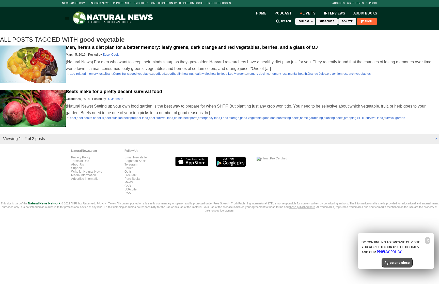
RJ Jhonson (115, 99)
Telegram (130, 164)
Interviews (334, 13)
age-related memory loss (87, 74)
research (348, 74)
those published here (302, 206)
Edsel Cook (111, 54)
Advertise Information (85, 179)
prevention (334, 74)
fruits (125, 74)
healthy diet (202, 74)
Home (261, 13)
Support (371, 3)
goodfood (158, 74)
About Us (338, 3)
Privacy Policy (80, 157)
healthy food (218, 74)
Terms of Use (80, 161)
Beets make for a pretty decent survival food (114, 91)
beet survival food (161, 118)
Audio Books (365, 13)
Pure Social (132, 179)
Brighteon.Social (191, 3)
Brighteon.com (144, 3)
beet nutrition (114, 118)
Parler (128, 168)
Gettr (127, 171)
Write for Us (355, 3)
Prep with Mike (121, 3)
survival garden (394, 118)
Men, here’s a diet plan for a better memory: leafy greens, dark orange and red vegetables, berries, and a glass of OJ (192, 47)
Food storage (230, 118)
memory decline (258, 74)
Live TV (309, 13)
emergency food (209, 118)
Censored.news (98, 3)
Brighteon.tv (167, 3)
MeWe (128, 182)
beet (73, 118)
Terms (112, 203)
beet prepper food (135, 118)
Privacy (101, 203)
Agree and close (397, 263)
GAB (127, 186)
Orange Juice (317, 74)
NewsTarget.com (73, 3)
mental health (297, 74)
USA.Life (130, 189)
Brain (108, 74)
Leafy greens (237, 74)
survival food (374, 118)
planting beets (333, 118)
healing (187, 74)
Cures (117, 74)
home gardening (311, 118)
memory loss (278, 74)
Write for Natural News (86, 171)
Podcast (283, 13)
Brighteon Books (219, 3)
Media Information (83, 175)
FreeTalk (130, 175)
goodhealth (174, 74)
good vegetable (140, 74)
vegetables (363, 74)
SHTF (361, 118)
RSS (127, 193)
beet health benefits (90, 118)
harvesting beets (287, 118)
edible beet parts (185, 118)
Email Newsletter (136, 157)
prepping (350, 118)
